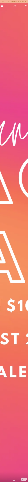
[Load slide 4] (16, 480)
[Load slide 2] (13, 480)
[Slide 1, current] (12, 480)
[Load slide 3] (14, 480)
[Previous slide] (3, 480)
